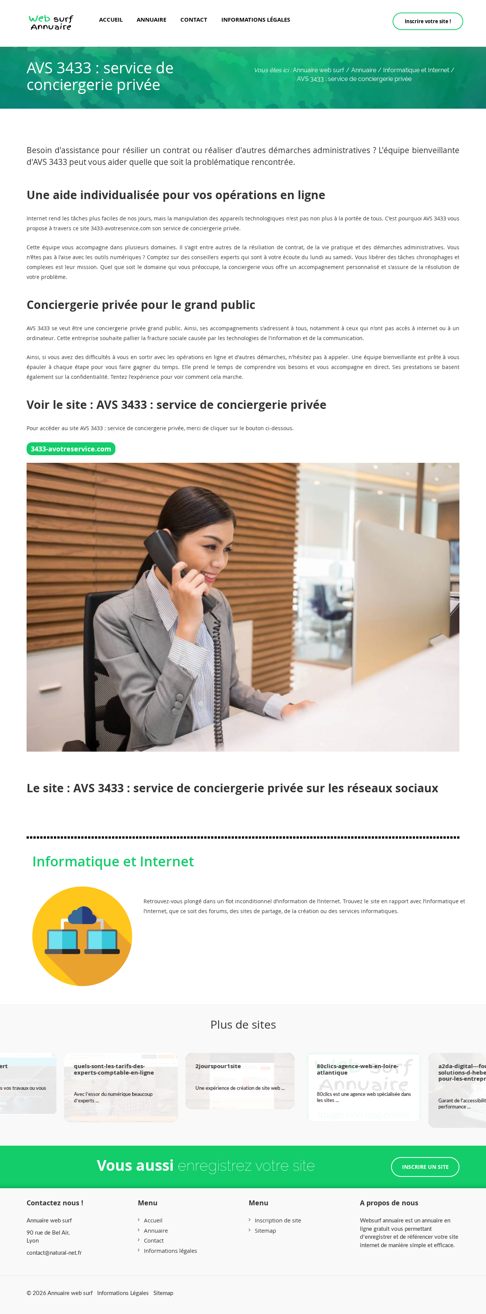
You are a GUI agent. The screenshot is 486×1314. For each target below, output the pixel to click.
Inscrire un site (425, 1166)
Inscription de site (278, 1220)
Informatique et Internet (113, 861)
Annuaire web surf (318, 70)
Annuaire (151, 19)
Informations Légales (123, 1292)
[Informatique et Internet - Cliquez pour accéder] (82, 928)
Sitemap (265, 1230)
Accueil (111, 19)
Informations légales (255, 19)
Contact (193, 19)
